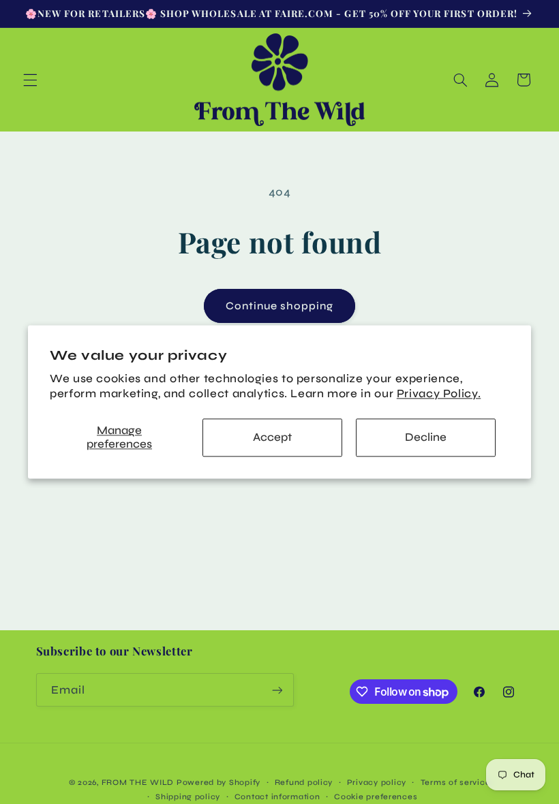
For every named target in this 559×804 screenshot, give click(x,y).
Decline (426, 437)
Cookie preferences (375, 796)
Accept (272, 437)
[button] (30, 79)
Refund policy (304, 782)
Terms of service (456, 782)
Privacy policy (376, 782)
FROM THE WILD (138, 782)
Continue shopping (280, 305)
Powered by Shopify (218, 782)
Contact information (277, 796)
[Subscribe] (276, 690)
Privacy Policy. (439, 393)
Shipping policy (187, 796)
